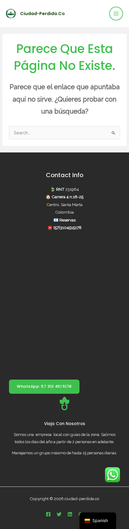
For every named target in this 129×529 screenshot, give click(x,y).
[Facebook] (48, 514)
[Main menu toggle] (116, 13)
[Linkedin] (70, 514)
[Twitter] (59, 514)
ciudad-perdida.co (42, 14)
